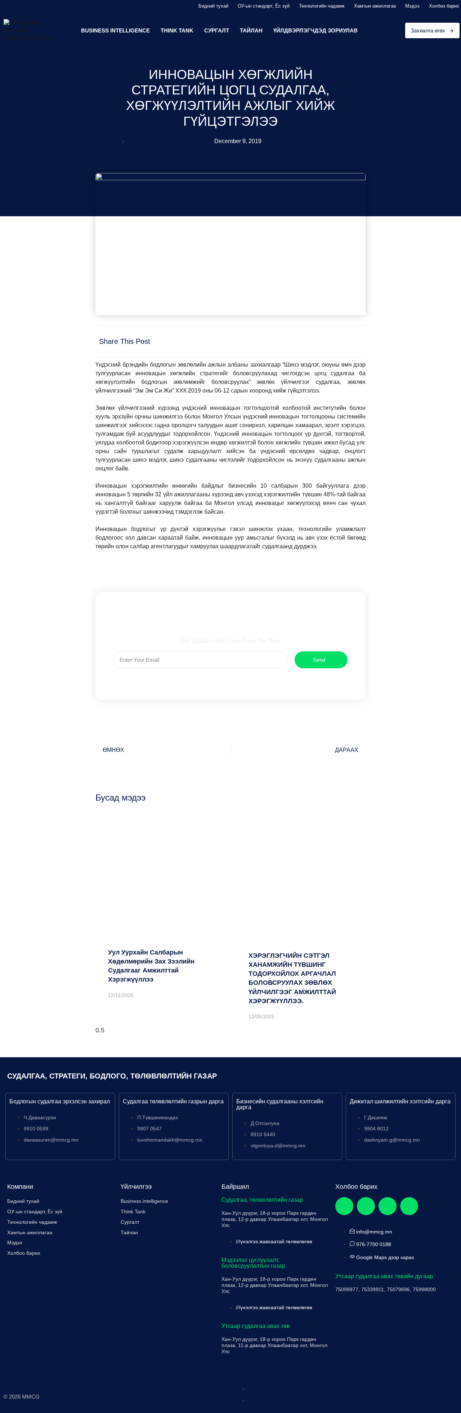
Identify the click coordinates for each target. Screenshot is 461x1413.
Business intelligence (144, 1201)
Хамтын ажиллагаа (375, 6)
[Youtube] (409, 1206)
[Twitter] (366, 1206)
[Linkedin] (388, 1206)
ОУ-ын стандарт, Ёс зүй (264, 6)
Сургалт (216, 30)
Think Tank (177, 30)
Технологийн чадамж (322, 6)
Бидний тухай (213, 6)
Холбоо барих (444, 6)
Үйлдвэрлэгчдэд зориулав (315, 30)
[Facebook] (344, 1206)
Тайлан (251, 30)
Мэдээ (412, 6)
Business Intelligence (115, 30)
